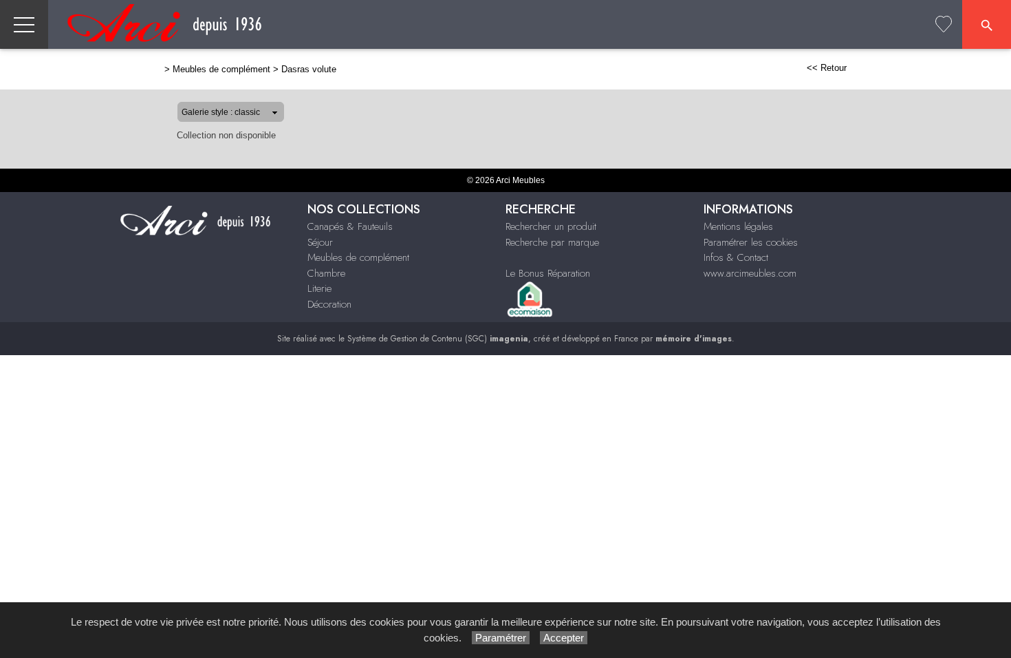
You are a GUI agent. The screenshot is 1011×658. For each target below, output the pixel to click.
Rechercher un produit (551, 226)
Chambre (326, 273)
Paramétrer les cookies (751, 242)
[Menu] (24, 24)
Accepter (564, 638)
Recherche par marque (552, 242)
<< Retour (827, 68)
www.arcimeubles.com (750, 273)
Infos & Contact (736, 257)
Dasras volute (308, 69)
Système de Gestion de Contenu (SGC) (437, 338)
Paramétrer (500, 638)
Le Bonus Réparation (548, 273)
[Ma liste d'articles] (943, 24)
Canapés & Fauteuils (350, 226)
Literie (319, 288)
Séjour (320, 242)
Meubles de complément (221, 69)
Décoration (329, 304)
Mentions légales (738, 226)
